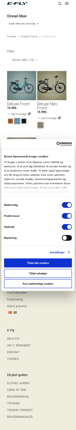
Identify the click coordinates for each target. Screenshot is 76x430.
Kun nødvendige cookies (38, 283)
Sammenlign (18, 114)
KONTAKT (13, 352)
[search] (60, 3)
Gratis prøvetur (17, 306)
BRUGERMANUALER (20, 417)
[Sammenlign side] (29, 114)
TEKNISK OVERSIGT (20, 410)
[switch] (67, 216)
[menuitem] (10, 317)
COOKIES (13, 359)
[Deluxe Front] (21, 85)
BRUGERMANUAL (18, 397)
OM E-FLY (13, 339)
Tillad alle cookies (38, 262)
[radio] (10, 121)
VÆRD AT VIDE (16, 390)
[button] (67, 3)
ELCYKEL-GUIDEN (18, 383)
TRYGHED (13, 403)
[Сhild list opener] (36, 60)
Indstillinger (57, 252)
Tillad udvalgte (38, 273)
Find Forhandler (17, 293)
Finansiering (15, 299)
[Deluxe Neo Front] (51, 85)
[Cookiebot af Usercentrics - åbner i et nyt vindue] (56, 144)
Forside (11, 36)
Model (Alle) (23, 60)
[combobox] (24, 24)
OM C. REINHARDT (19, 345)
